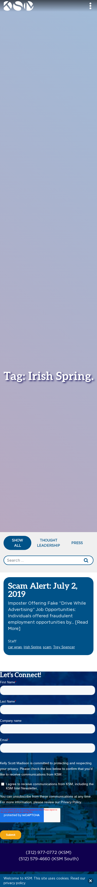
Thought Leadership (48, 542)
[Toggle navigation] (90, 6)
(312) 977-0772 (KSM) (48, 852)
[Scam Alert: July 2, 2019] (48, 615)
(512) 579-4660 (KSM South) (49, 858)
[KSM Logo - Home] (30, 6)
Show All (17, 542)
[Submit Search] (86, 560)
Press (77, 543)
